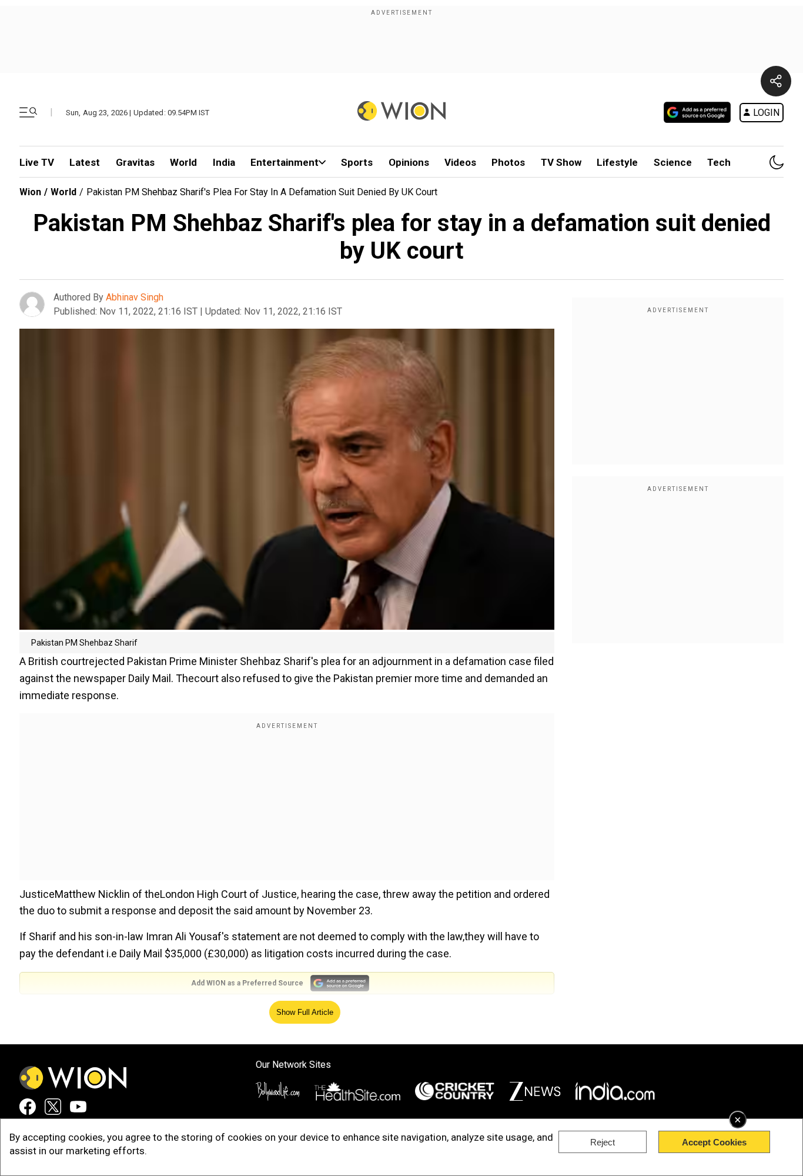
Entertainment (284, 162)
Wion (30, 192)
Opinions (409, 162)
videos (460, 162)
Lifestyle (617, 162)
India (224, 162)
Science (673, 162)
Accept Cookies (714, 1142)
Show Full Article (304, 1012)
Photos (508, 162)
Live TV (36, 162)
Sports (357, 162)
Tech (719, 162)
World (183, 162)
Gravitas (135, 162)
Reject (602, 1142)
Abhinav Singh (134, 297)
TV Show (561, 162)
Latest (84, 162)
